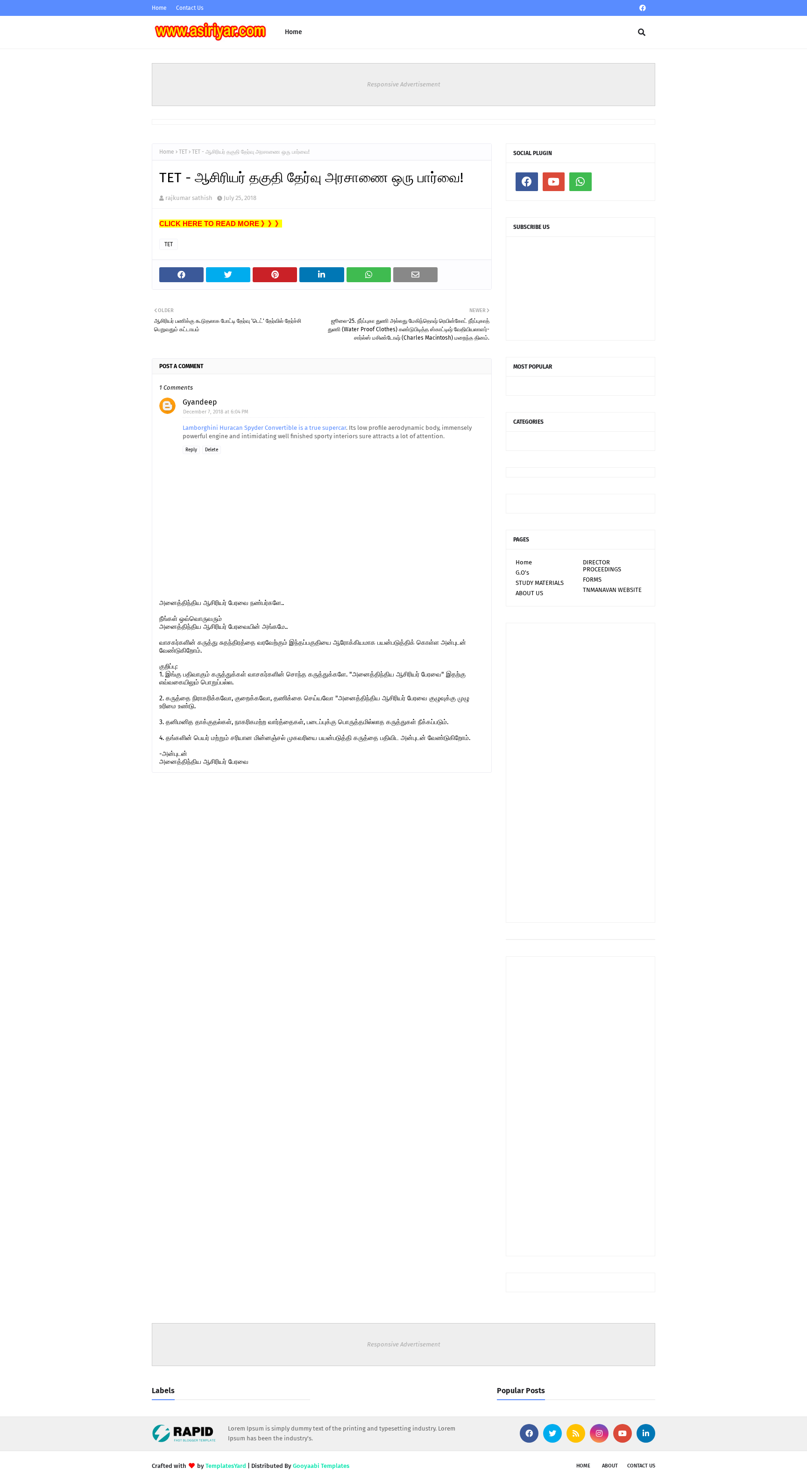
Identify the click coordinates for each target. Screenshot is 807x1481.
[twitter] (552, 1433)
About (610, 1466)
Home (159, 8)
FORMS (592, 579)
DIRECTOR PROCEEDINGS (602, 566)
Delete (211, 450)
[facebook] (642, 8)
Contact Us (190, 8)
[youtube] (554, 181)
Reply (191, 450)
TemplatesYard (225, 1465)
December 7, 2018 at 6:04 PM (215, 412)
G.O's (522, 572)
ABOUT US (529, 593)
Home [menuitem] (293, 32)
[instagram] (599, 1433)
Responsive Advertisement (403, 84)
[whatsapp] (580, 181)
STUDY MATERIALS (540, 582)
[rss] (575, 1433)
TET (183, 152)
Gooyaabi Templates (321, 1465)
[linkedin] (646, 1433)
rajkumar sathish (188, 197)
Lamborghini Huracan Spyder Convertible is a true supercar (264, 427)
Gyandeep (200, 402)
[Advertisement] (580, 773)
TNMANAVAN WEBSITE (612, 589)
